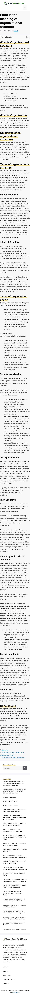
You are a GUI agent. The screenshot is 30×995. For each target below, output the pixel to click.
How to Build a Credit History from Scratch (14, 929)
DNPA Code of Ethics (9, 979)
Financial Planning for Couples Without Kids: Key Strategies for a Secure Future (14, 900)
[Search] (25, 768)
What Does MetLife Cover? (10, 805)
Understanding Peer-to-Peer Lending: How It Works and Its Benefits (14, 862)
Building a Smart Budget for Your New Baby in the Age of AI (15, 850)
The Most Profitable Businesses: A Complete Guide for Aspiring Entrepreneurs (15, 856)
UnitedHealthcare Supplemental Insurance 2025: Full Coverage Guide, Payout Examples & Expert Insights (14, 791)
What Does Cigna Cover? (10, 797)
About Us (5, 971)
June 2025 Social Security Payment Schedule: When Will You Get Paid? (13, 830)
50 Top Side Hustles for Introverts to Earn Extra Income (14, 924)
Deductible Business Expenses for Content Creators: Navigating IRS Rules (14, 810)
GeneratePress (16, 992)
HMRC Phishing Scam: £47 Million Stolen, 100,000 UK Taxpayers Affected (14, 824)
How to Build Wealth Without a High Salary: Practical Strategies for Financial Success (15, 880)
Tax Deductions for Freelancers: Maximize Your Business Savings (14, 906)
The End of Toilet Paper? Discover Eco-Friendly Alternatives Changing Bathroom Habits (14, 837)
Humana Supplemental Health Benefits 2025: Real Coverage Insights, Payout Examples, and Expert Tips (13, 783)
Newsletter (6, 967)
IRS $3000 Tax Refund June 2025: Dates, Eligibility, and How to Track (14, 844)
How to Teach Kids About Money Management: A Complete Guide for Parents (12, 893)
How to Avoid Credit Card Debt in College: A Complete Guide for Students (14, 886)
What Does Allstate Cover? (10, 801)
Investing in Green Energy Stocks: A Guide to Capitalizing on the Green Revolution (14, 918)
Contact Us (6, 983)
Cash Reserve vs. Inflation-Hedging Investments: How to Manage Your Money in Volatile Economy (14, 817)
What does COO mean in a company (13, 757)
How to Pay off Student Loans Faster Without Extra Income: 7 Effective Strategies (15, 868)
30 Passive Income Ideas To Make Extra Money (14, 874)
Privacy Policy (7, 975)
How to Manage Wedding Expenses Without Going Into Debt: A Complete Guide (15, 912)
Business (5, 750)
